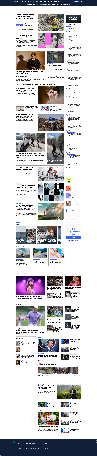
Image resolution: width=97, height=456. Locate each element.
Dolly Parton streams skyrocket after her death (74, 111)
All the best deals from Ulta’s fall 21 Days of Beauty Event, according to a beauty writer (76, 205)
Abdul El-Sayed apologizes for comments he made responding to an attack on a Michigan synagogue (32, 108)
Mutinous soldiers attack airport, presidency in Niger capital (74, 140)
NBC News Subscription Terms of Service (33, 448)
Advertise (47, 446)
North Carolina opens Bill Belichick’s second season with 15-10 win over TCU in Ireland (55, 321)
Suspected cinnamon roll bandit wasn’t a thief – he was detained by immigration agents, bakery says (30, 80)
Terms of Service (29, 446)
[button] (41, 1)
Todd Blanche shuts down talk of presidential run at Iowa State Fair (60, 376)
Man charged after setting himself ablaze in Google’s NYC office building (74, 98)
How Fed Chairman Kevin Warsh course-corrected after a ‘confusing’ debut (74, 63)
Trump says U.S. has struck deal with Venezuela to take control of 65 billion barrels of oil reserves (75, 422)
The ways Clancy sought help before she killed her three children (26, 46)
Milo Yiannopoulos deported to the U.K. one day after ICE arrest (30, 72)
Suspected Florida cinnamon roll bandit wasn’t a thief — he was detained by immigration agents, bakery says (74, 91)
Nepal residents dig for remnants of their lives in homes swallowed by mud (74, 134)
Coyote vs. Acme (20, 260)
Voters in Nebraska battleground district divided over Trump (44, 376)
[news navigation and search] (84, 2)
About (18, 441)
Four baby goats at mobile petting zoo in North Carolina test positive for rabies (74, 48)
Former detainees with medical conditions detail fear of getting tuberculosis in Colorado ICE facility (74, 119)
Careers (18, 446)
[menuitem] (27, 1)
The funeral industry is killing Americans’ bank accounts (24, 206)
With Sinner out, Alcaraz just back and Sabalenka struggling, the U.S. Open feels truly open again (75, 326)
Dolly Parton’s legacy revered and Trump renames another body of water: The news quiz (25, 187)
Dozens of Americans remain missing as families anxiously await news (26, 28)
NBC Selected (47, 448)
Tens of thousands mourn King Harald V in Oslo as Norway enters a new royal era (74, 126)
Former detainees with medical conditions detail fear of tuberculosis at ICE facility (54, 66)
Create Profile (73, 237)
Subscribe (47, 445)
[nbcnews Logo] (14, 442)
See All (73, 210)
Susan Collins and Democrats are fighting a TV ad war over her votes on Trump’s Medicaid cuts (26, 90)
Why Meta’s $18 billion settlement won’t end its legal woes (75, 405)
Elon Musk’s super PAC (26, 84)
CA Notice (27, 445)
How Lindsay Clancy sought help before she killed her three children (28, 362)
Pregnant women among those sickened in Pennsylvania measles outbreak (75, 296)
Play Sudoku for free (20, 194)
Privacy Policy (28, 441)
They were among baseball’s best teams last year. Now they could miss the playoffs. (76, 309)
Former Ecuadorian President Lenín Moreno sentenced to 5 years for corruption (75, 414)
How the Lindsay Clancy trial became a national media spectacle (24, 36)
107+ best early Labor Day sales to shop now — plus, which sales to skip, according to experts (76, 197)
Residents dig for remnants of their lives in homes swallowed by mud (26, 24)
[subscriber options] (81, 1)
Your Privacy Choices (31, 443)
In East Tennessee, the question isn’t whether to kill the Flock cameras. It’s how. (56, 109)
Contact (18, 443)
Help (18, 445)
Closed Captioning (48, 443)
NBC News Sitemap (48, 441)
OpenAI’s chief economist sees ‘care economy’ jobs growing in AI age (74, 71)
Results (50, 84)
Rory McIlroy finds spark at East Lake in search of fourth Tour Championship (28, 330)
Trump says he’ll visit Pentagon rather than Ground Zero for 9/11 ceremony (74, 349)
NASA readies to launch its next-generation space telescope (25, 168)
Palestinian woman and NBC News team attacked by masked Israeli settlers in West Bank (30, 155)
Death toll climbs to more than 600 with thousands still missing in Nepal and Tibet (25, 16)
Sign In (76, 240)
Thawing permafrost (38, 261)
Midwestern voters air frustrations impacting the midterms (73, 377)
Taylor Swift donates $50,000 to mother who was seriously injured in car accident (74, 55)
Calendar (55, 84)
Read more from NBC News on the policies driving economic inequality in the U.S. (26, 214)
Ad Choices (19, 448)
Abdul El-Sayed (35, 84)
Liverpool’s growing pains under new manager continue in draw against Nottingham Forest (57, 329)
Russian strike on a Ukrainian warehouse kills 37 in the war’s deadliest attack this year (24, 116)
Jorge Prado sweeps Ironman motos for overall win (75, 317)
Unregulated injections (55, 261)
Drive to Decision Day (43, 84)
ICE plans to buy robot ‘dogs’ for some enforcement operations (55, 76)
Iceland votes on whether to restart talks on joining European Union (74, 163)
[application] (51, 40)
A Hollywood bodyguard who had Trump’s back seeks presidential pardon (75, 357)
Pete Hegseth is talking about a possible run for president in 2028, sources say (48, 355)
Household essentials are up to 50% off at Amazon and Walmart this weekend (76, 189)
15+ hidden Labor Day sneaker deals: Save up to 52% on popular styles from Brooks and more (76, 182)
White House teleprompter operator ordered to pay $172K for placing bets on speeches (75, 341)
